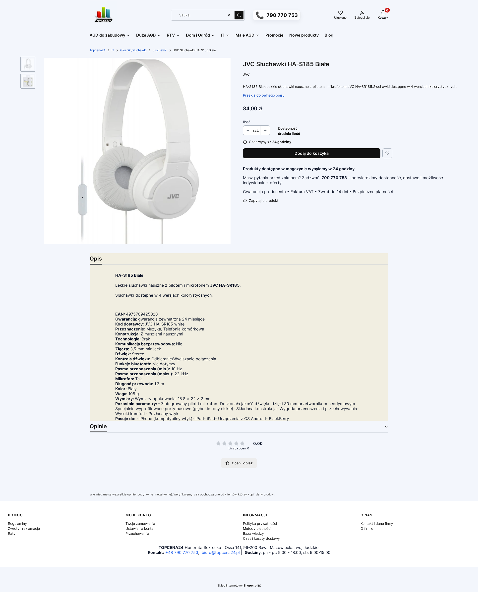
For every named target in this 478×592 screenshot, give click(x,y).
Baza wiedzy (253, 533)
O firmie (366, 528)
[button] (239, 15)
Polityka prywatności (260, 523)
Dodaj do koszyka (312, 153)
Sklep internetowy (237, 585)
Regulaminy (17, 523)
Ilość (246, 122)
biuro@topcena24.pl (221, 552)
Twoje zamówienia (140, 523)
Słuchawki (160, 50)
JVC (246, 74)
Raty (11, 533)
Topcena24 (98, 50)
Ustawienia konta (139, 528)
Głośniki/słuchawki (133, 50)
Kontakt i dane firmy (376, 523)
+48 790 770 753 (181, 552)
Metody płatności (257, 528)
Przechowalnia (137, 533)
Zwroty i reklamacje (24, 528)
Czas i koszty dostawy (261, 538)
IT (113, 50)
